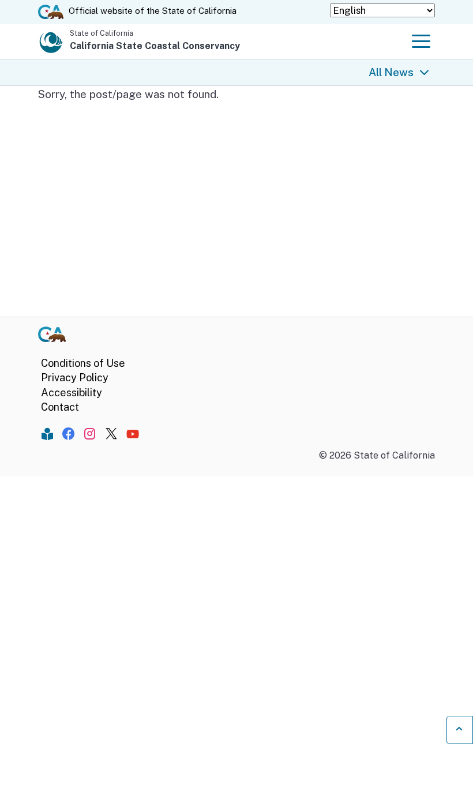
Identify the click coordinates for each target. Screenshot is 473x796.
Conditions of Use (83, 363)
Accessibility (71, 392)
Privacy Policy (74, 377)
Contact (60, 407)
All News (391, 72)
